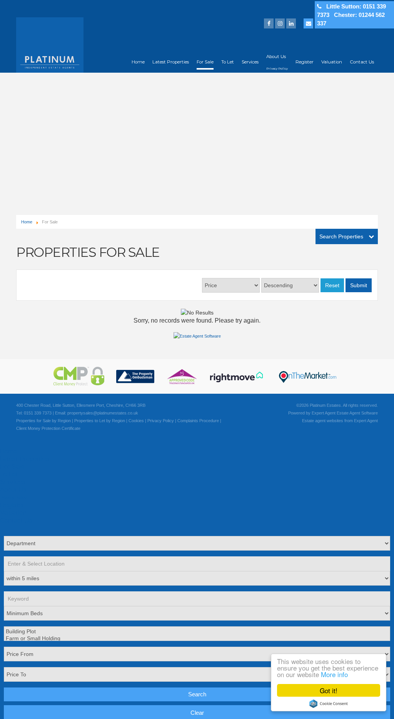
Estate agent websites (322, 420)
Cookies (136, 420)
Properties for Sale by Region (43, 420)
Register (305, 62)
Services (250, 62)
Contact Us (362, 62)
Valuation (331, 62)
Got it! (328, 690)
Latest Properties (170, 62)
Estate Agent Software (357, 413)
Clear (197, 712)
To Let (227, 62)
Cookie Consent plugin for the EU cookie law (328, 703)
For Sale (205, 62)
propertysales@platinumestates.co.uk (102, 413)
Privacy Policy (277, 68)
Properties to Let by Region (99, 420)
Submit (358, 285)
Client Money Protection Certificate (48, 428)
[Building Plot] (196, 631)
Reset (332, 285)
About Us (276, 56)
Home (138, 62)
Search (197, 694)
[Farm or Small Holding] (196, 638)
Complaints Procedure (198, 420)
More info (334, 674)
